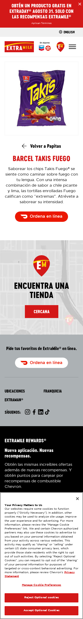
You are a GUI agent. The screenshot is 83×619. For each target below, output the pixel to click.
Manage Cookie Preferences (41, 585)
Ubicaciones (15, 391)
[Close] (77, 499)
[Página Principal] (28, 46)
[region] (41, 555)
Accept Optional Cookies (41, 610)
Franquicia (53, 391)
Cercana (42, 311)
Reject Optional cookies (41, 597)
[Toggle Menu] (72, 46)
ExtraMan (14, 400)
